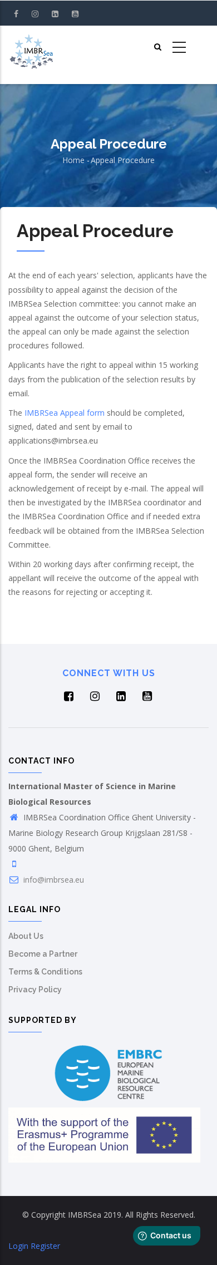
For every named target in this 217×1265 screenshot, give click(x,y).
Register (45, 1246)
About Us (25, 936)
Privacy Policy (35, 989)
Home (73, 160)
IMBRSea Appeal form (63, 412)
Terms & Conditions (45, 971)
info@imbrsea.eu (52, 879)
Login (18, 1246)
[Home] (31, 48)
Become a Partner (42, 953)
